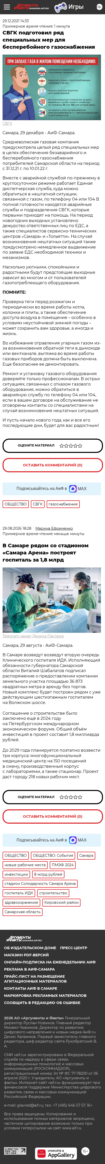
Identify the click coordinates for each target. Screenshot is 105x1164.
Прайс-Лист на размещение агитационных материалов (35, 978)
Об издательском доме (30, 948)
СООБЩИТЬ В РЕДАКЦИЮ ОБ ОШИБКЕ (42, 1002)
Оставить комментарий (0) (52, 465)
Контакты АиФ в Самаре (30, 988)
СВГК (7, 123)
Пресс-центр (73, 948)
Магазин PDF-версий (26, 955)
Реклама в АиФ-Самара (29, 969)
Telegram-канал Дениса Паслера (33, 636)
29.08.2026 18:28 (17, 528)
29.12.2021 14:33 (16, 21)
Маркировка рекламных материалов (45, 995)
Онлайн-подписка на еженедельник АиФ (50, 962)
